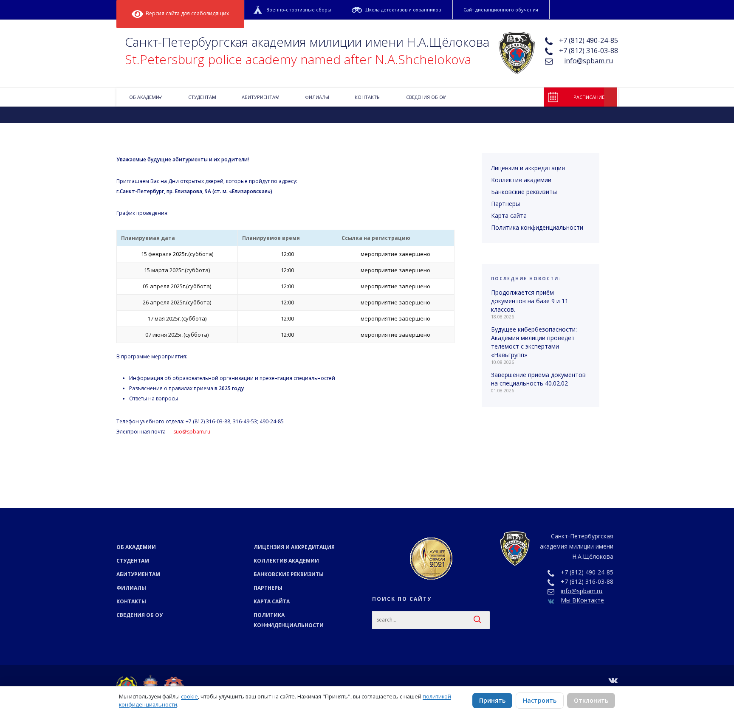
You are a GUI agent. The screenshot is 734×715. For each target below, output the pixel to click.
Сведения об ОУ (139, 615)
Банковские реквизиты (524, 192)
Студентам (132, 560)
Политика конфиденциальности (537, 227)
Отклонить (591, 700)
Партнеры (505, 204)
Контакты (131, 601)
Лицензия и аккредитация (528, 168)
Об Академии (136, 547)
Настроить (539, 700)
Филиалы (131, 587)
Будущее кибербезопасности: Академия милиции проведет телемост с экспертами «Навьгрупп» (534, 342)
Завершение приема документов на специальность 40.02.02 (538, 379)
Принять (492, 700)
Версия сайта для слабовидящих (186, 13)
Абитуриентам (138, 574)
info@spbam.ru (588, 60)
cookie (189, 696)
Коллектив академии (521, 180)
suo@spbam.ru (191, 431)
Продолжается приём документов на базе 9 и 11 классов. (529, 300)
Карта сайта (509, 215)
